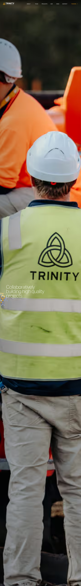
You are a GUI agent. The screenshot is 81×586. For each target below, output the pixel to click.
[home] (8, 3)
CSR (51, 3)
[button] (28, 4)
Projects (44, 3)
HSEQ (57, 3)
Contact (64, 3)
